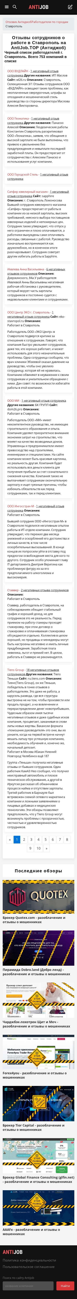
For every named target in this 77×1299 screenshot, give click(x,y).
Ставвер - (38, 590)
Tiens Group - (33, 672)
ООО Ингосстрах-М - (35, 508)
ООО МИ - (36, 401)
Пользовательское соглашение (29, 1266)
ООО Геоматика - (33, 120)
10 (38, 848)
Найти (65, 1286)
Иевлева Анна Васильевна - (36, 271)
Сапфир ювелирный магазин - (38, 194)
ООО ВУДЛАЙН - (32, 73)
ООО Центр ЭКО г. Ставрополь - (30, 314)
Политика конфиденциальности (29, 1260)
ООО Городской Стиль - (37, 176)
